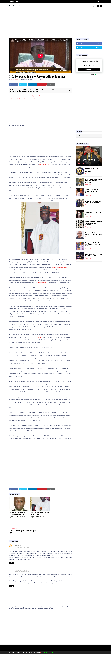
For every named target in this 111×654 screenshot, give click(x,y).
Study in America (73, 6)
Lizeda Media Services (48, 652)
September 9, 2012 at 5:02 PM (22, 570)
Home (25, 6)
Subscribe (88, 69)
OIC (42, 79)
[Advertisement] (55, 21)
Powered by (85, 74)
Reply (11, 562)
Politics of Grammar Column (34, 6)
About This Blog (90, 6)
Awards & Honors (64, 6)
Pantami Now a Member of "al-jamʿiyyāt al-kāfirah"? (27, 96)
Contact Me (82, 6)
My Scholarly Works (53, 6)
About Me (45, 6)
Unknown (17, 545)
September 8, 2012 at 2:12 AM (22, 547)
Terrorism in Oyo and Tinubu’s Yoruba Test (24, 99)
